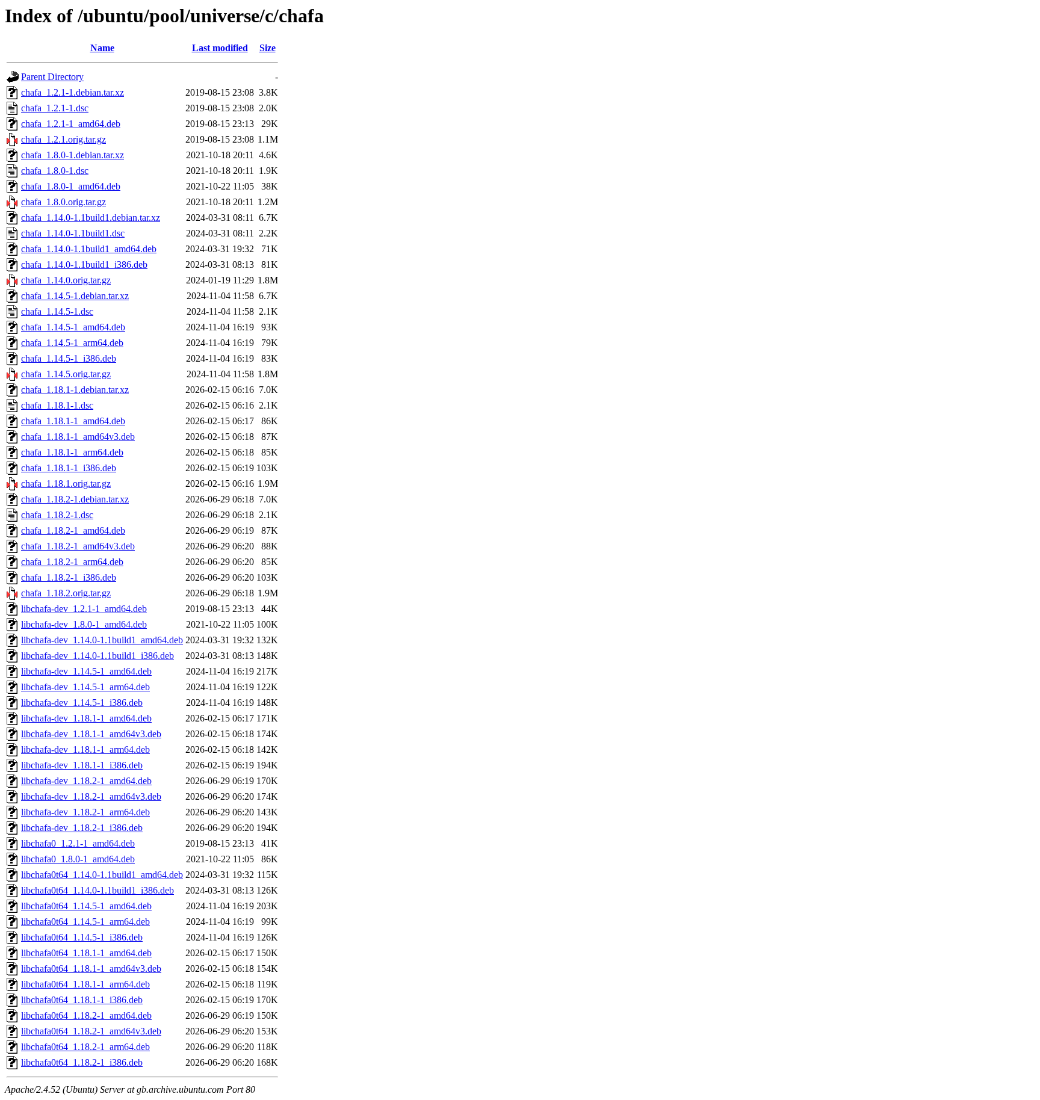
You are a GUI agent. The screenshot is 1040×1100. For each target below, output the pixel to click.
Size (267, 48)
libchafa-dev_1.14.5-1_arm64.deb (85, 687)
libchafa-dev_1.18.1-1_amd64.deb (86, 718)
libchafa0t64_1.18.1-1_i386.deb (82, 1000)
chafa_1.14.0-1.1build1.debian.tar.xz (90, 217)
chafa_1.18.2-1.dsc (57, 515)
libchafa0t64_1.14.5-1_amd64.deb (86, 906)
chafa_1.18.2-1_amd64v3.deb (78, 546)
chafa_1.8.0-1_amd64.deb (70, 186)
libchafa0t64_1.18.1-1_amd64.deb (86, 953)
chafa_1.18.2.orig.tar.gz (66, 593)
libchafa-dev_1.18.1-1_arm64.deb (85, 749)
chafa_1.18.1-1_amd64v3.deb (78, 436)
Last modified (220, 48)
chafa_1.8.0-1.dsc (54, 170)
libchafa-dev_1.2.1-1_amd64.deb (84, 609)
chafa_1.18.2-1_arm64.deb (72, 562)
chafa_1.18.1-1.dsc (57, 405)
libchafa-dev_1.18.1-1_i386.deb (82, 765)
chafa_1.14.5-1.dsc (57, 311)
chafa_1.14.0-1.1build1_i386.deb (84, 264)
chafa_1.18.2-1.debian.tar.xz (75, 499)
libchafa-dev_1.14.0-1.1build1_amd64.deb (102, 640)
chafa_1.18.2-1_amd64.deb (73, 530)
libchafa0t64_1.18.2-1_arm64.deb (85, 1047)
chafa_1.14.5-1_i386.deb (68, 358)
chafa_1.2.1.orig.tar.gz (63, 139)
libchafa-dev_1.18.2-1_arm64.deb (85, 812)
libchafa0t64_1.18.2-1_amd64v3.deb (91, 1031)
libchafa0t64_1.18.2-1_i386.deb (82, 1062)
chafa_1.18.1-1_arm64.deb (72, 452)
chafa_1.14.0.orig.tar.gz (66, 280)
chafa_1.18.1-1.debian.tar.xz (75, 390)
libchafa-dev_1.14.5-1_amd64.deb (86, 671)
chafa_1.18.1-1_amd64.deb (73, 421)
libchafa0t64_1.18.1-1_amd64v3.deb (91, 968)
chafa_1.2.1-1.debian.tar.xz (72, 92)
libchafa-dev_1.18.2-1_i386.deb (82, 828)
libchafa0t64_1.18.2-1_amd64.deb (86, 1015)
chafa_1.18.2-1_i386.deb (68, 577)
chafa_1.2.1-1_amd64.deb (70, 124)
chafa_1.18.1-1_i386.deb (68, 468)
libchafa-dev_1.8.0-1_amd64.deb (84, 624)
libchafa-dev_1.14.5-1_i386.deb (82, 702)
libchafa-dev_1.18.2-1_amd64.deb (86, 781)
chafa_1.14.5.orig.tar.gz (66, 374)
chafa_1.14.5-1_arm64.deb (72, 343)
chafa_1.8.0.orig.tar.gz (63, 202)
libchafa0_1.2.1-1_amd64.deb (78, 843)
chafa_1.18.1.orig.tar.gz (66, 483)
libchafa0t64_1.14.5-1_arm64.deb (85, 921)
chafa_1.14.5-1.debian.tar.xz (75, 296)
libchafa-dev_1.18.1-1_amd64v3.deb (91, 734)
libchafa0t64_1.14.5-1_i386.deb (82, 937)
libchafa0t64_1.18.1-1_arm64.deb (85, 984)
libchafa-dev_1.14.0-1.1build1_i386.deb (97, 655)
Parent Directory (52, 77)
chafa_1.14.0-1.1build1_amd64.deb (88, 249)
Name (102, 48)
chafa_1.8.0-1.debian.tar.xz (72, 155)
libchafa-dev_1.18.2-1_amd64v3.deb (91, 796)
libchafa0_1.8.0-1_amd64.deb (78, 859)
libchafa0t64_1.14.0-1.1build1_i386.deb (97, 890)
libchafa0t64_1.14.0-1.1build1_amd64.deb (102, 875)
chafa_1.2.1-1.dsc (54, 108)
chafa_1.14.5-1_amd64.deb (73, 327)
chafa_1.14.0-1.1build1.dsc (73, 233)
